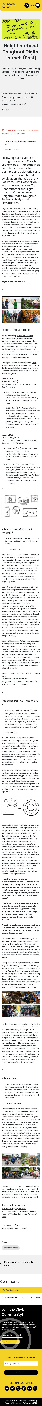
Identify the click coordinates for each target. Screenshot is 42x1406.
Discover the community (12, 1335)
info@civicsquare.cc (26, 1062)
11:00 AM (5, 101)
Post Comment (12, 1290)
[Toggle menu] (37, 5)
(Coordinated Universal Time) (14, 104)
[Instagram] (18, 1388)
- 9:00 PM (12, 101)
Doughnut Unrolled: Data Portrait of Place (19, 1211)
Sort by (3, 1297)
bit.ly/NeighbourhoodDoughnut (14, 1228)
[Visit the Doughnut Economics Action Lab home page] (8, 5)
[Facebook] (23, 1388)
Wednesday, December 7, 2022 (17, 97)
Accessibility (32, 1400)
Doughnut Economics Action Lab (15, 641)
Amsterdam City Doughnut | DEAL (15, 679)
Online (6, 109)
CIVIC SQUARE (16, 93)
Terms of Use (7, 1400)
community (9, 652)
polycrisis (24, 738)
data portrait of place (28, 652)
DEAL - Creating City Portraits (14, 1208)
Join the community (10, 1342)
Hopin (34, 362)
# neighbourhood (10, 1247)
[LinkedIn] (35, 1388)
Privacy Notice (20, 1400)
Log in (32, 5)
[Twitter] (12, 1388)
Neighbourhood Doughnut (12, 214)
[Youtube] (29, 1388)
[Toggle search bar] (26, 5)
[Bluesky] (7, 1388)
